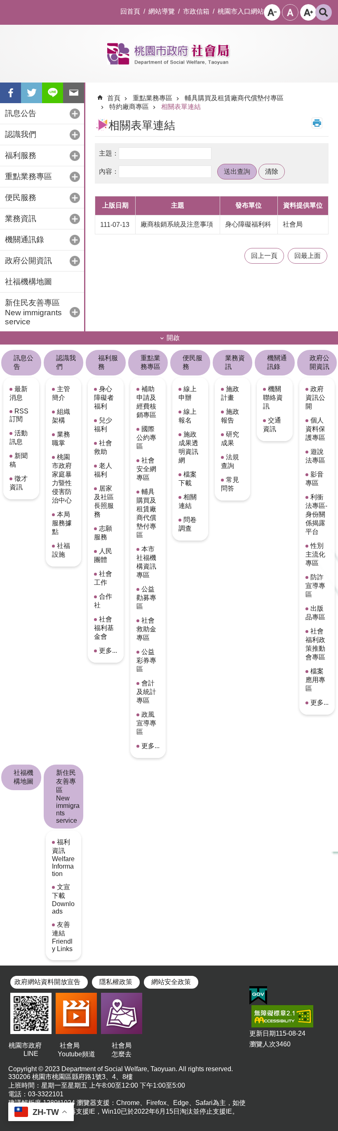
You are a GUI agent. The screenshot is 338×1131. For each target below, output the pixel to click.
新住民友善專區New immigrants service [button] (33, 312)
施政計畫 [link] (230, 393)
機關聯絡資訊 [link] (273, 397)
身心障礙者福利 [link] (104, 397)
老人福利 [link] (103, 470)
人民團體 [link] (103, 555)
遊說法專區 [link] (315, 456)
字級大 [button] (308, 12)
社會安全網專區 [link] (146, 469)
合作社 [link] (103, 601)
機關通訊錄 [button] (24, 239)
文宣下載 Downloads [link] (63, 899)
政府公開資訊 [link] (319, 362)
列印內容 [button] (317, 123)
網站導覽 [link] (161, 11)
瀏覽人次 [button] (262, 1044)
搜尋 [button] (323, 12)
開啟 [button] (173, 337)
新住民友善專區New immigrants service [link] (68, 796)
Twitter (31, 93)
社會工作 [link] (103, 578)
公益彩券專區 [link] (146, 660)
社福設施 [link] (61, 550)
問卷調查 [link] (187, 524)
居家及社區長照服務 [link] (104, 501)
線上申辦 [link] (187, 393)
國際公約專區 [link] (146, 437)
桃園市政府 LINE (31, 1049)
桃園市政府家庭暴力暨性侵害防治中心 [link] (62, 478)
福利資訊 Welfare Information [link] (63, 857)
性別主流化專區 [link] (315, 554)
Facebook (10, 93)
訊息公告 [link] (23, 362)
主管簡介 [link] (61, 393)
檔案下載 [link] (187, 478)
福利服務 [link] (108, 362)
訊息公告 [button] (20, 113)
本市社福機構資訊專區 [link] (146, 561)
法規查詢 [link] (230, 461)
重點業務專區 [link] (152, 98)
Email (73, 93)
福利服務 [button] (20, 155)
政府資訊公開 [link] (315, 397)
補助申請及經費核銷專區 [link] (146, 401)
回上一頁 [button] (264, 255)
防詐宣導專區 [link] (315, 586)
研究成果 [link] (230, 438)
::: (6, 6)
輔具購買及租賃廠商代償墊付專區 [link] (234, 98)
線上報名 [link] (187, 416)
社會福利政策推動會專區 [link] (315, 644)
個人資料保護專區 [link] (315, 429)
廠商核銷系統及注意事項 (177, 224)
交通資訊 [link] (272, 424)
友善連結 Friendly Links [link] (62, 936)
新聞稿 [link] (18, 460)
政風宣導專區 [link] (146, 723)
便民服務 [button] (20, 197)
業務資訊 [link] (235, 362)
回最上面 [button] (307, 255)
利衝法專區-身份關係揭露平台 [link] (316, 514)
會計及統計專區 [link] (146, 692)
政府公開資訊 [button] (28, 260)
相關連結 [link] (187, 501)
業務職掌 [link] (61, 438)
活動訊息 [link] (18, 437)
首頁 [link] (113, 98)
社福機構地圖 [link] (28, 281)
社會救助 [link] (103, 447)
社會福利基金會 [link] (104, 628)
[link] (258, 995)
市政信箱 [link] (196, 11)
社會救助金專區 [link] (146, 629)
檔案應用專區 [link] (315, 680)
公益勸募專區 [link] (146, 598)
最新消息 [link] (18, 393)
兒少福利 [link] (103, 424)
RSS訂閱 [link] (18, 415)
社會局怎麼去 (121, 1050)
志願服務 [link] (103, 533)
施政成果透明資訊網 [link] (188, 447)
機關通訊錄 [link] (277, 362)
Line (52, 93)
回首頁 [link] (130, 11)
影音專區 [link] (314, 478)
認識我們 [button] (20, 134)
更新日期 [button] (262, 1033)
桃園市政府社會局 (169, 53)
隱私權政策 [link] (115, 981)
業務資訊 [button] (20, 218)
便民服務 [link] (192, 362)
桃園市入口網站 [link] (241, 11)
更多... (108, 650)
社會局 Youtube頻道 (76, 1050)
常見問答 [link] (230, 484)
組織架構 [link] (61, 416)
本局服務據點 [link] (62, 523)
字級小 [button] (272, 12)
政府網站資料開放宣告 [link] (47, 981)
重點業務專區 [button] (28, 176)
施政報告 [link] (230, 416)
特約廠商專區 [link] (129, 106)
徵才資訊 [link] (18, 483)
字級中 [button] (290, 12)
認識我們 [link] (66, 362)
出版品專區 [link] (315, 613)
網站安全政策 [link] (171, 981)
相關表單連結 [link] (181, 106)
